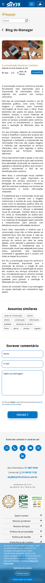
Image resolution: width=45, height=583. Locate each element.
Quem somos (21, 515)
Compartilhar (37, 72)
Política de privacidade (21, 531)
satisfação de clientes (24, 324)
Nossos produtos (21, 521)
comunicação (19, 320)
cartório (30, 315)
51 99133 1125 (29, 472)
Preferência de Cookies (21, 542)
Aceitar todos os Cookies (22, 579)
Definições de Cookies (23, 568)
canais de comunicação (13, 315)
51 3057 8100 (31, 467)
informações (34, 320)
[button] (31, 4)
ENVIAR (21, 414)
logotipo (37, 328)
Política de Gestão (21, 536)
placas (16, 328)
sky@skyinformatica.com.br (22, 477)
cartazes (26, 328)
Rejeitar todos (22, 573)
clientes (7, 320)
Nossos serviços (21, 526)
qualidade (7, 324)
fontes (6, 328)
